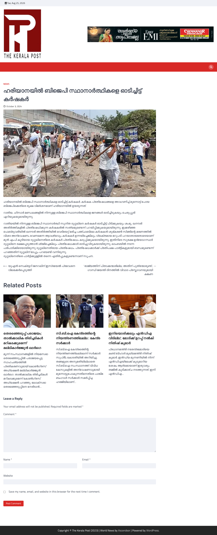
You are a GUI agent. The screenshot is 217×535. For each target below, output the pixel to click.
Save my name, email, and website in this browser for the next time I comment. (54, 491)
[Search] (211, 67)
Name (7, 459)
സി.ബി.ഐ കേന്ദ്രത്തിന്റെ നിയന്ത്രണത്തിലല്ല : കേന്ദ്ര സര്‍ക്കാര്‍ (78, 338)
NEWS (6, 84)
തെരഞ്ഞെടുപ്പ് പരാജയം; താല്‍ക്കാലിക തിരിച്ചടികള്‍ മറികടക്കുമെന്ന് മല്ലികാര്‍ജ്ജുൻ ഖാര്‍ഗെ (23, 340)
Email (86, 459)
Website (8, 476)
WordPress (152, 530)
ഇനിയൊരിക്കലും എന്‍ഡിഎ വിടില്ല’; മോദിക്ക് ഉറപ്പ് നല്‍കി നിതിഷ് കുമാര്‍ (131, 338)
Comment (9, 414)
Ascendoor (124, 530)
